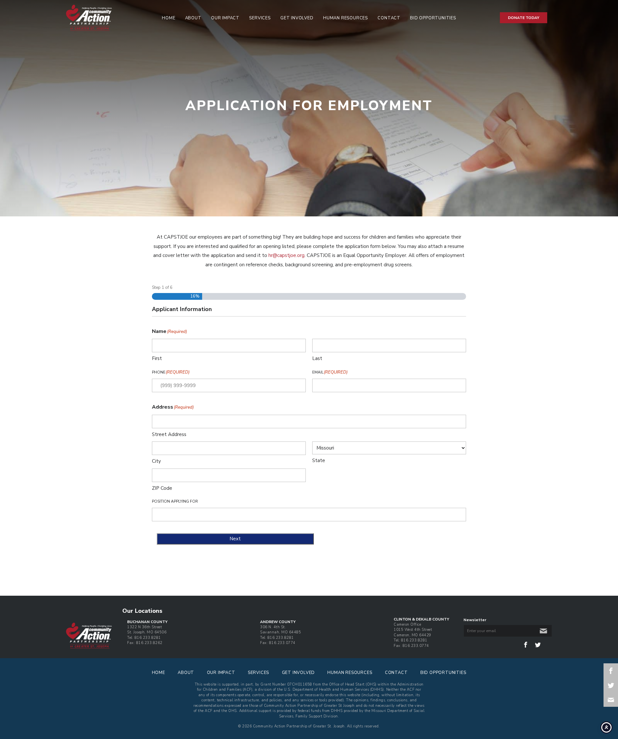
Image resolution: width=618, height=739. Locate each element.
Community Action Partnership (106, 18)
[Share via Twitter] (611, 685)
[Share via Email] (611, 699)
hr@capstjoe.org (286, 255)
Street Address (169, 434)
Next (235, 538)
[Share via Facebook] (611, 670)
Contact (389, 18)
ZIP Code (162, 488)
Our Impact (225, 18)
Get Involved (297, 18)
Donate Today (523, 17)
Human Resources (345, 18)
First (157, 358)
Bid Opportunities (433, 18)
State (318, 460)
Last (317, 358)
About (193, 18)
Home (168, 18)
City (156, 461)
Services (259, 18)
